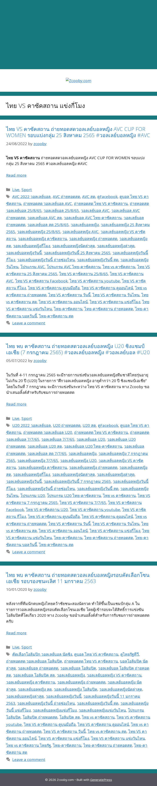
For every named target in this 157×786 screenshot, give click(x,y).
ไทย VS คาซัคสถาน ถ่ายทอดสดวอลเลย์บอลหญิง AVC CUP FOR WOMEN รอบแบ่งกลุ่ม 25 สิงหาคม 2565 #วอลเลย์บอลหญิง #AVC (78, 132)
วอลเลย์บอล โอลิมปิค (78, 668)
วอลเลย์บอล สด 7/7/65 (46, 453)
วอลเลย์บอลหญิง (85, 224)
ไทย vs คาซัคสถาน (119, 266)
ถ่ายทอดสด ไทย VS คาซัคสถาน (101, 203)
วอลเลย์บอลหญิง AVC (80, 231)
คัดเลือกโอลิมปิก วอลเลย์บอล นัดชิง (42, 654)
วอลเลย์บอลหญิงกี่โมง (31, 246)
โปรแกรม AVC (32, 266)
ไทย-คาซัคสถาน (68, 309)
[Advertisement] (78, 34)
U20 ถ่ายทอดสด (67, 425)
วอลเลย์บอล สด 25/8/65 (48, 224)
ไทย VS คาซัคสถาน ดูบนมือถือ (54, 288)
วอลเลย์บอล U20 (90, 439)
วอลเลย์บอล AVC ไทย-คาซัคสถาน (93, 217)
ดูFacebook (107, 196)
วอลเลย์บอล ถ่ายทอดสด (38, 668)
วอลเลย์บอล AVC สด (44, 217)
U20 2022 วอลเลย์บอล (31, 425)
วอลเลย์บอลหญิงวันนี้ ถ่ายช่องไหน (46, 259)
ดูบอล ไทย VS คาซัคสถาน (96, 654)
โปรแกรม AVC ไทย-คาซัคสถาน (74, 266)
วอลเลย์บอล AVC (95, 210)
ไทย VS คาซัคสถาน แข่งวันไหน (118, 738)
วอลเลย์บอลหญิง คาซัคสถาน (42, 238)
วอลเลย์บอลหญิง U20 (78, 460)
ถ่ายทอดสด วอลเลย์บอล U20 (47, 432)
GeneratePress (101, 780)
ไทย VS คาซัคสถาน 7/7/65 (83, 502)
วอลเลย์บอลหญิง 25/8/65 (38, 231)
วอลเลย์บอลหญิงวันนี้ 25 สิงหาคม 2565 (77, 253)
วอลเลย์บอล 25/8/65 (61, 210)
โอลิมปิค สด (69, 717)
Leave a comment (28, 323)
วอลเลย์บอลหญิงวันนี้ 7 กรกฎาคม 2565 (77, 481)
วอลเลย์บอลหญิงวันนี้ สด (97, 259)
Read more (16, 175)
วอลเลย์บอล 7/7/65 (57, 439)
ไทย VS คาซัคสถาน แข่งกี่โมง (115, 302)
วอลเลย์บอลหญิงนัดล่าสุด (73, 246)
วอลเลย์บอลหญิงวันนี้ (24, 253)
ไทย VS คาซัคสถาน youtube (95, 281)
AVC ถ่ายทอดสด (66, 196)
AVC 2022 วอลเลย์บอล (31, 196)
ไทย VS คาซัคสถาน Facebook (41, 281)
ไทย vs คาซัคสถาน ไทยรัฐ (28, 745)
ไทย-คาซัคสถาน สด (56, 316)
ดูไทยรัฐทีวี (129, 654)
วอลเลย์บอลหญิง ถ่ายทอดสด (93, 238)
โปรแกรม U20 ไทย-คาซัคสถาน (74, 495)
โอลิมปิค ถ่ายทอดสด (40, 717)
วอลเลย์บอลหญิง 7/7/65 (37, 460)
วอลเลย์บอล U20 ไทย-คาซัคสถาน (93, 446)
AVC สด (88, 196)
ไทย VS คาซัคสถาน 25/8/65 (83, 273)
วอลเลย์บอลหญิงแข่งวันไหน (102, 710)
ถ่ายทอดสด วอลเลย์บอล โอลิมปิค (34, 661)
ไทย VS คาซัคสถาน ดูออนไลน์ (107, 288)
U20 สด (89, 425)
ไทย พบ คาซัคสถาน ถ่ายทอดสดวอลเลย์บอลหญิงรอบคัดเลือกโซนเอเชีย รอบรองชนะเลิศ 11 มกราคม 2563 (77, 577)
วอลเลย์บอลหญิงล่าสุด (116, 246)
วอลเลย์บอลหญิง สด (35, 689)
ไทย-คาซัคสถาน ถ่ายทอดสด (108, 309)
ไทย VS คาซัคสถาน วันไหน (116, 295)
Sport (26, 189)
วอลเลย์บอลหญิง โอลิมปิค (75, 689)
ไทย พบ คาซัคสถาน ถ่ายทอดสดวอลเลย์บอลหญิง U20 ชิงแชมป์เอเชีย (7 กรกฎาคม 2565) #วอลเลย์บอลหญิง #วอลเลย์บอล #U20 (78, 349)
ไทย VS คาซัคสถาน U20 (47, 509)
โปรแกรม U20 (32, 495)
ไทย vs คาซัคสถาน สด (107, 731)
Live (15, 189)
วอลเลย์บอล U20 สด (44, 446)
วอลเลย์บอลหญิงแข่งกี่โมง (55, 710)
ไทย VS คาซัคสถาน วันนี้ (69, 295)
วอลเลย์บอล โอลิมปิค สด (34, 675)
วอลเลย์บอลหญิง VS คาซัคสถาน (114, 675)
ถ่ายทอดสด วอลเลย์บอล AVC (47, 203)
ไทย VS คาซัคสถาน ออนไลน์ (63, 302)
